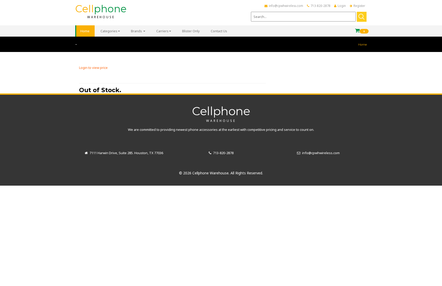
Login (342, 6)
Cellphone (221, 113)
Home (362, 44)
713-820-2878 (320, 6)
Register (359, 6)
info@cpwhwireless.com (286, 6)
